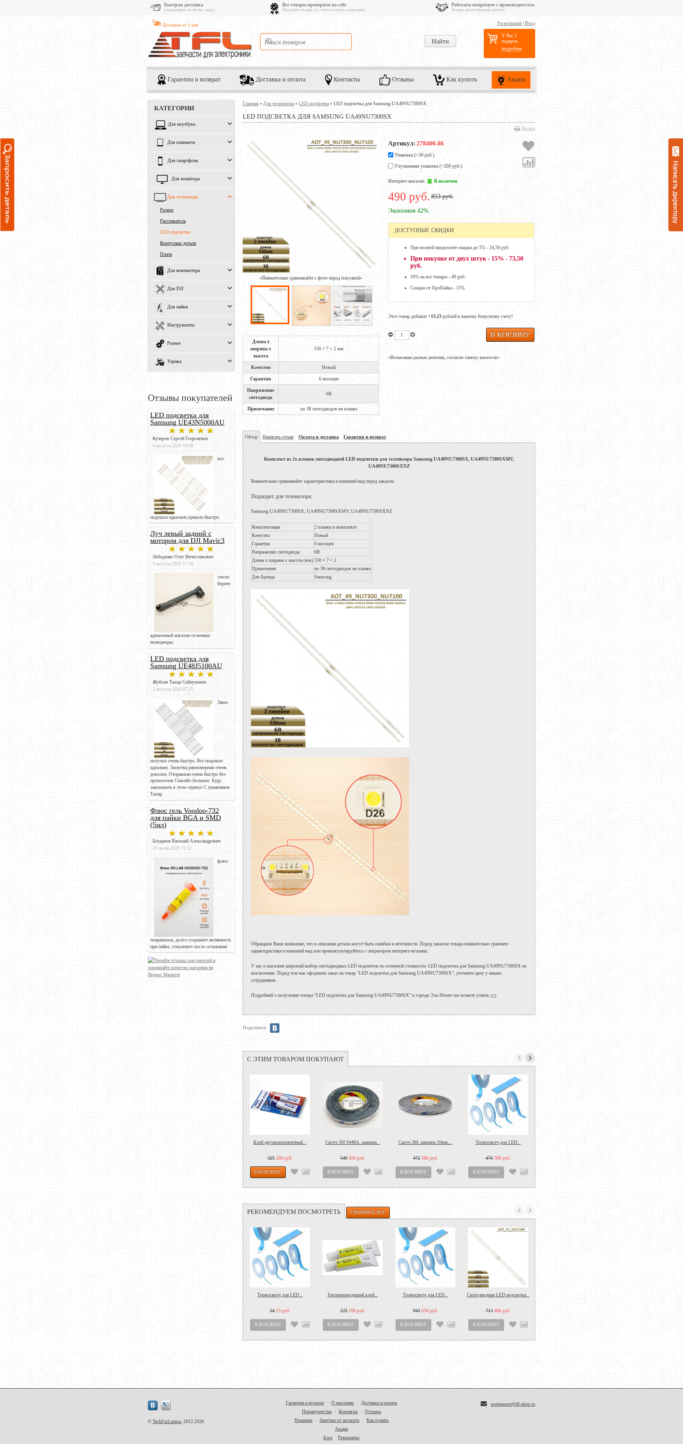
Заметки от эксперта (339, 1420)
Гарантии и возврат (193, 79)
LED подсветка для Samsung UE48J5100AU (186, 662)
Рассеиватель (173, 221)
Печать (528, 128)
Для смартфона (183, 161)
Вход (530, 23)
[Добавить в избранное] (528, 147)
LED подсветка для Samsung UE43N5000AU (187, 418)
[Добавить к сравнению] (529, 163)
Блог (328, 1437)
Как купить (461, 79)
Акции (516, 79)
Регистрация (509, 23)
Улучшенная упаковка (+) (427, 166)
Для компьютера (183, 271)
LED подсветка (175, 232)
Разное (167, 210)
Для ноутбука (181, 124)
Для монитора (186, 179)
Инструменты (180, 325)
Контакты (346, 79)
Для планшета (181, 143)
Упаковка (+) (413, 155)
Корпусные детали (178, 243)
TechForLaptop (167, 1421)
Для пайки (177, 307)
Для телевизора (182, 197)
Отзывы (402, 79)
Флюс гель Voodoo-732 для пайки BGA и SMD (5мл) (185, 818)
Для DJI (175, 289)
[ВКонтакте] (274, 1028)
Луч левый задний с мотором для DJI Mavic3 (187, 536)
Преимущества (317, 1411)
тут (493, 995)
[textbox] (306, 41)
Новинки (303, 1420)
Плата (166, 254)
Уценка (174, 362)
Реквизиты (348, 1437)
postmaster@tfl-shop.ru (513, 1404)
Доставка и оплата (280, 79)
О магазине (342, 1403)
